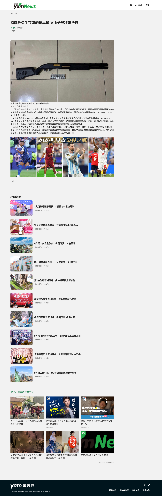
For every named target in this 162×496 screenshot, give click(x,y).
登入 (148, 5)
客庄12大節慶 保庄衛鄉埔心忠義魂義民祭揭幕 (26, 423)
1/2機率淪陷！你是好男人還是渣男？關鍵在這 (61, 423)
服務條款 (112, 490)
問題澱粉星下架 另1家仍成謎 (94, 455)
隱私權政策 (124, 490)
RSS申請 (138, 5)
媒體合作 (146, 490)
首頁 (11, 14)
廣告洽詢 (135, 490)
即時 (16, 14)
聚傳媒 (13, 28)
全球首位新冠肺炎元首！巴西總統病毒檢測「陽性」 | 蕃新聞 (26, 457)
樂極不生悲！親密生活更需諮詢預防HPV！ (96, 423)
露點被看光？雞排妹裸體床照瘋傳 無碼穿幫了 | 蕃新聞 (61, 457)
